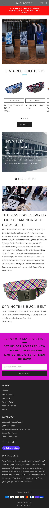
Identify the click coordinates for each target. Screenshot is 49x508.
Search (5, 391)
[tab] (21, 118)
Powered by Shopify (24, 502)
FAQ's (4, 409)
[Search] (46, 3)
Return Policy (7, 394)
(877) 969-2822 (8, 426)
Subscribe (24, 373)
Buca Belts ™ (24, 3)
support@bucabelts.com (12, 422)
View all (24, 124)
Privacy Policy (8, 402)
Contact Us (6, 398)
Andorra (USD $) (23, 492)
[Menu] (3, 3)
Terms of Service (9, 406)
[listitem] (24, 10)
